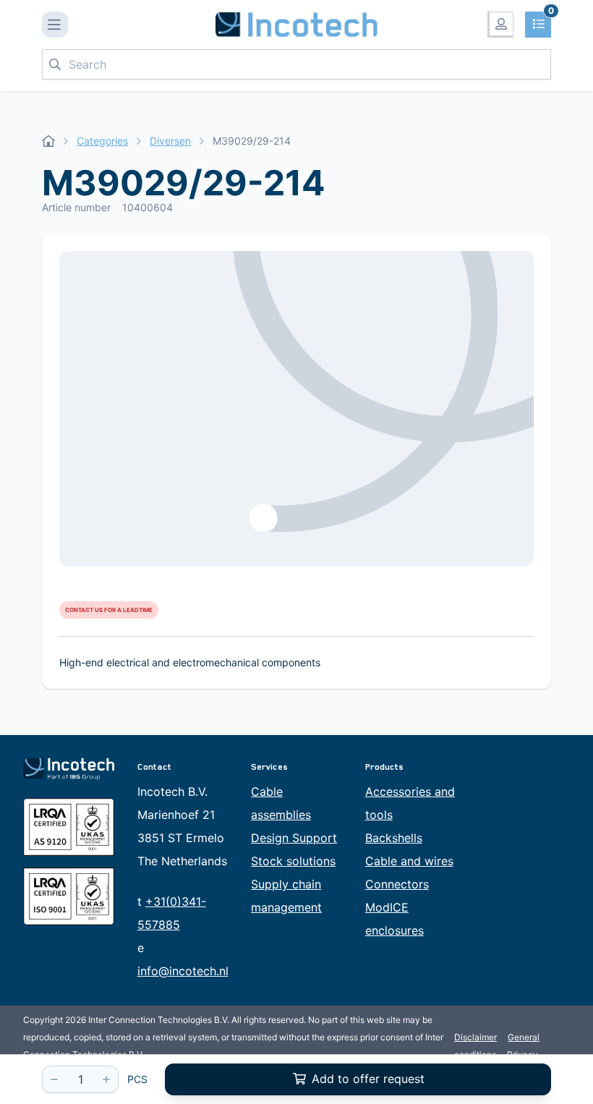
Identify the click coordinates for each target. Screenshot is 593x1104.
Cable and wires (409, 861)
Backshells (393, 838)
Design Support (294, 838)
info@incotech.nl (183, 971)
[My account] (500, 25)
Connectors (397, 884)
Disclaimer (475, 1037)
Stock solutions (293, 861)
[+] (106, 1079)
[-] (54, 1079)
